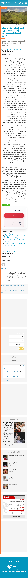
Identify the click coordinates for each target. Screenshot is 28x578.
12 (23, 368)
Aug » (7, 380)
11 (20, 368)
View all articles (6, 269)
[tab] (8, 497)
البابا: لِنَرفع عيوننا (12, 477)
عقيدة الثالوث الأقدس (13, 484)
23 (14, 374)
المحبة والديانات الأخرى (10, 234)
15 (10, 371)
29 (10, 376)
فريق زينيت (22, 49)
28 (7, 376)
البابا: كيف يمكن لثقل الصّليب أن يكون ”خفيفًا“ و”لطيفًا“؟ (16, 463)
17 (17, 371)
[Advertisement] (14, 313)
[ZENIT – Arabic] (8, 3)
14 (7, 371)
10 (17, 368)
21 (7, 374)
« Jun (4, 380)
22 (10, 374)
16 (14, 371)
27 (4, 376)
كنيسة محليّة (4, 8)
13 (4, 371)
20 (4, 374)
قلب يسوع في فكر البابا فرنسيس (15, 469)
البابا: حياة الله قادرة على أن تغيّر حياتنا (16, 455)
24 (17, 374)
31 (17, 376)
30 (14, 376)
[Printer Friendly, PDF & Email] (6, 205)
